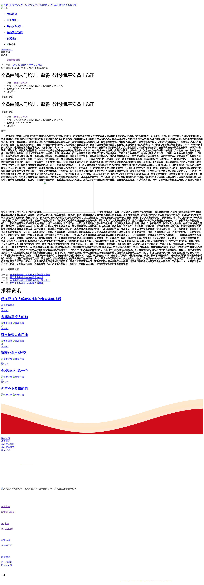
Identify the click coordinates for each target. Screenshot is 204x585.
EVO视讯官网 (19, 65)
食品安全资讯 (15, 26)
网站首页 (12, 13)
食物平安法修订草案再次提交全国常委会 (30, 274)
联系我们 (12, 38)
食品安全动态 (15, 32)
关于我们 (12, 19)
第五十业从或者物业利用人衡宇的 (26, 277)
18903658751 (7, 49)
